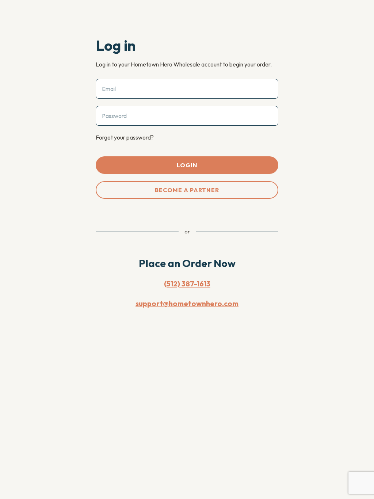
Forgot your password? (125, 137)
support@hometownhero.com (187, 303)
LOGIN (187, 165)
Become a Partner (187, 190)
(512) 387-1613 (187, 283)
